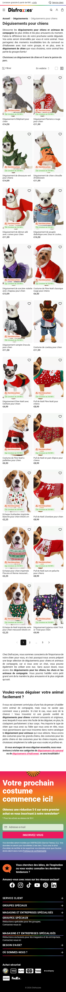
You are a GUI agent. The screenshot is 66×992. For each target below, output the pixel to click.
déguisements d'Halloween (25, 753)
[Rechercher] (51, 9)
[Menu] (4, 10)
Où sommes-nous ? (15, 952)
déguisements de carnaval (50, 750)
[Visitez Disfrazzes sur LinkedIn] (54, 885)
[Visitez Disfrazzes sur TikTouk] (29, 885)
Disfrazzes (36, 988)
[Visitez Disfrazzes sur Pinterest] (45, 885)
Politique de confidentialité (34, 851)
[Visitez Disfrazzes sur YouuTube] (37, 885)
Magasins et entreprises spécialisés (28, 912)
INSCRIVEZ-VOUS (33, 835)
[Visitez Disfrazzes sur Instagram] (20, 885)
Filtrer (8, 68)
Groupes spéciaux (15, 905)
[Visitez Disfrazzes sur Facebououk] (12, 885)
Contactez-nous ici (12, 924)
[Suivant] (49, 642)
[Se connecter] (56, 9)
